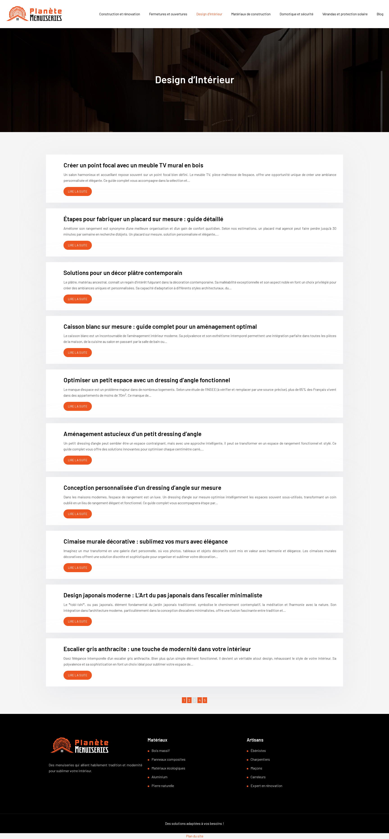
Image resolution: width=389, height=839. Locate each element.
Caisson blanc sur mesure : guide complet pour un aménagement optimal (160, 326)
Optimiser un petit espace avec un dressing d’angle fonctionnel (146, 379)
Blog (380, 14)
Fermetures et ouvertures (168, 14)
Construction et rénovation (119, 14)
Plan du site (194, 836)
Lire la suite (77, 191)
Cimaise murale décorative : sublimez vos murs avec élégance (145, 541)
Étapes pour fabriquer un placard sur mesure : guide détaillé (143, 218)
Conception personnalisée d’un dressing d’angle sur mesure (142, 487)
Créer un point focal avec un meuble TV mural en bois (133, 165)
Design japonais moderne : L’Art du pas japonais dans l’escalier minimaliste (162, 594)
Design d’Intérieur (209, 14)
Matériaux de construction (251, 14)
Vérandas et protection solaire (345, 14)
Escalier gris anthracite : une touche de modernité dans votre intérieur (157, 648)
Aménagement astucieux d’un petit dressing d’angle (132, 433)
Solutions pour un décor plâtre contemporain (122, 272)
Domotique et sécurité (296, 14)
